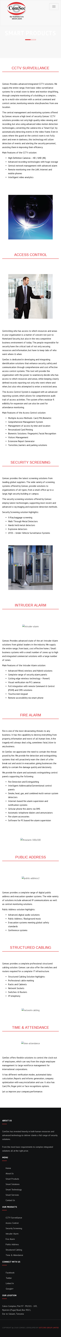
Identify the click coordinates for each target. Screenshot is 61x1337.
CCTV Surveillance (14, 1217)
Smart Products (12, 1179)
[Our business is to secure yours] (17, 11)
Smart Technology (14, 1189)
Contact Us (10, 1200)
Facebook (9, 1272)
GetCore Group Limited (49, 1327)
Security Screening (14, 1228)
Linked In (9, 1283)
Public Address (12, 1244)
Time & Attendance (14, 1255)
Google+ (9, 1288)
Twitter (8, 1278)
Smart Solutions (13, 1184)
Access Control (12, 1223)
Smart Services (12, 1195)
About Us (10, 1173)
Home (8, 1168)
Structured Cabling (14, 1249)
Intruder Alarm (12, 1233)
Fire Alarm (10, 1239)
